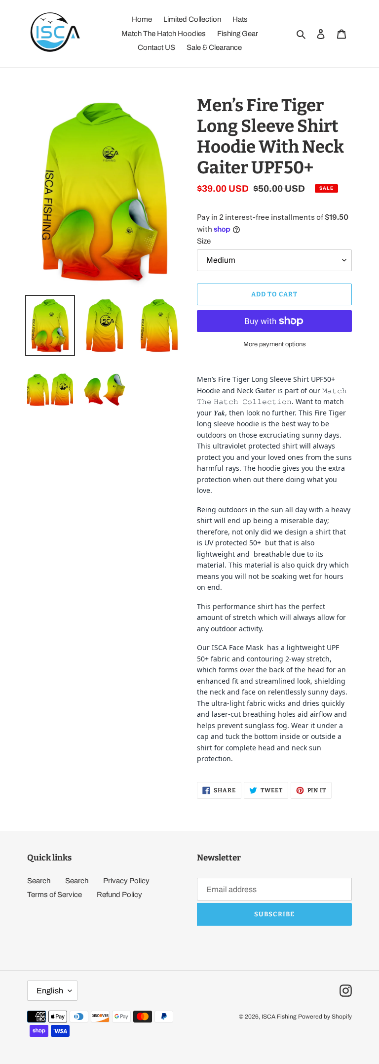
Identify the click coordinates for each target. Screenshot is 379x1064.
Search (38, 881)
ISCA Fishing (279, 1016)
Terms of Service (54, 895)
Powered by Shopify (325, 1016)
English (50, 990)
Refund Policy (119, 895)
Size (204, 241)
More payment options (274, 344)
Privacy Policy (126, 881)
